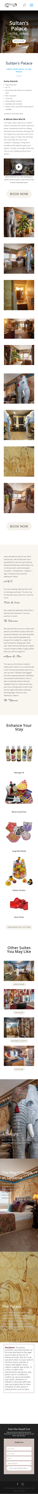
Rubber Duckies (19, 890)
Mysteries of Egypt (19, 1041)
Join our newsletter (18, 1468)
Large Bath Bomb (19, 851)
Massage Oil (19, 772)
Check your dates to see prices (19, 70)
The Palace (19, 1013)
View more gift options (19, 927)
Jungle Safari (19, 984)
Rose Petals (19, 917)
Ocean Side (19, 1069)
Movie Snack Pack (19, 812)
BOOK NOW (19, 41)
